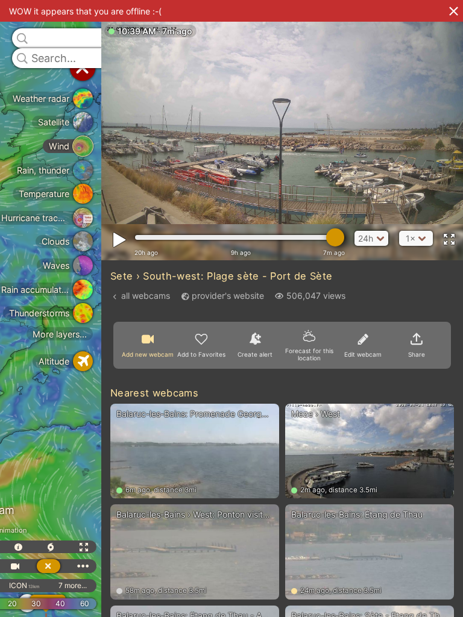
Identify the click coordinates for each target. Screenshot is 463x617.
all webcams (145, 295)
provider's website (228, 295)
